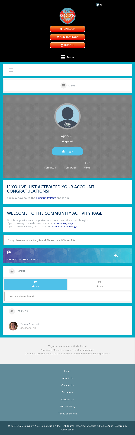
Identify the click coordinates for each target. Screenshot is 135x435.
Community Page (46, 198)
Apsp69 (66, 136)
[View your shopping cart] (97, 5)
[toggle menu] (11, 70)
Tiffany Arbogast (29, 324)
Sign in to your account (22, 259)
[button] (67, 29)
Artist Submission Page (64, 226)
